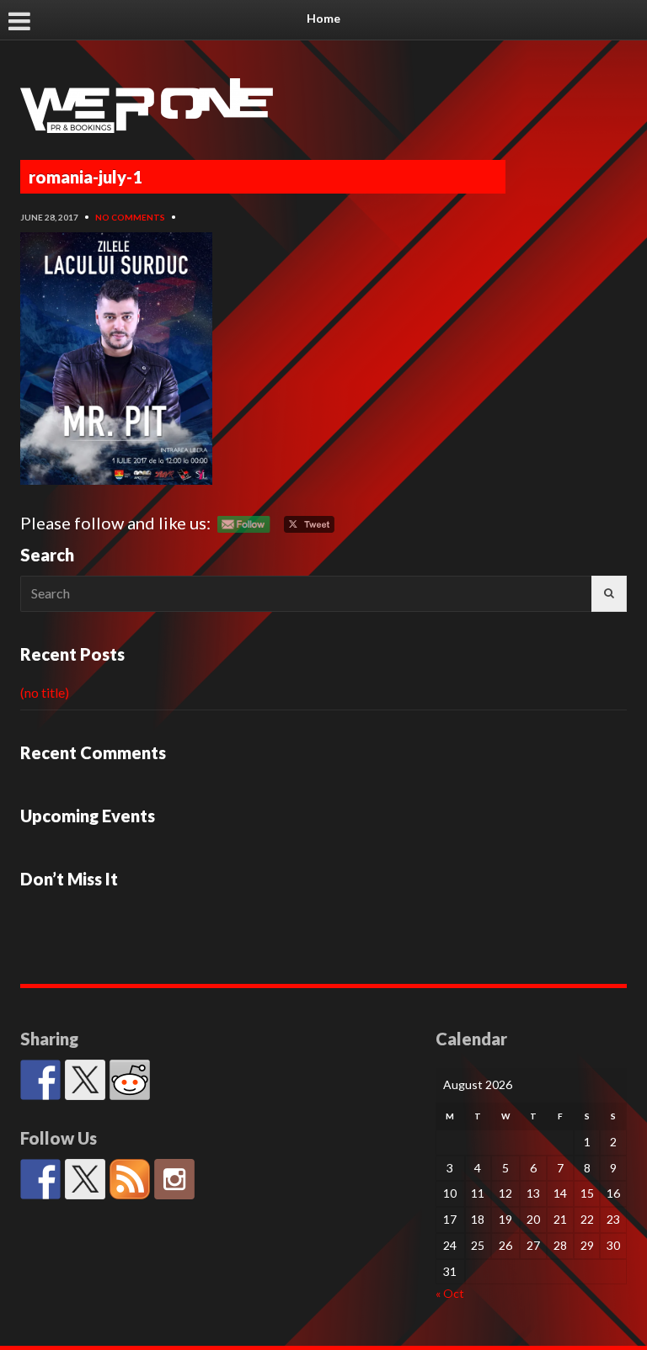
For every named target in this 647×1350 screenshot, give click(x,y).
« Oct (450, 1293)
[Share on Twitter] (85, 1080)
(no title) (44, 692)
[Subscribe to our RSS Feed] (130, 1179)
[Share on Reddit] (130, 1080)
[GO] (609, 594)
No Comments (130, 217)
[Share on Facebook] (40, 1080)
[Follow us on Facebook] (40, 1179)
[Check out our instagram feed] (174, 1179)
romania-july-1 (85, 177)
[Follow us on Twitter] (85, 1179)
